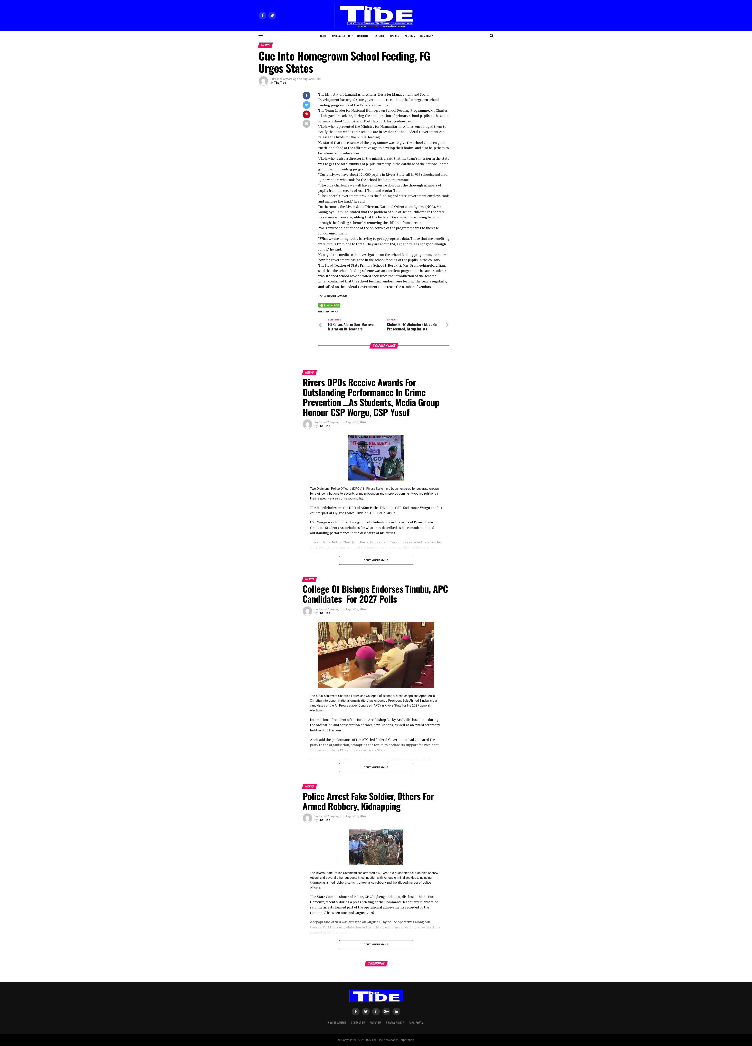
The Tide (280, 82)
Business (425, 35)
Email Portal (416, 1023)
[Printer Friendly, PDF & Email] (329, 304)
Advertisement (337, 1023)
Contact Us (358, 1023)
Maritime (362, 35)
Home (323, 35)
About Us (375, 1023)
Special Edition (341, 35)
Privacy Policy (395, 1023)
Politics (409, 35)
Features (379, 35)
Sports (394, 35)
